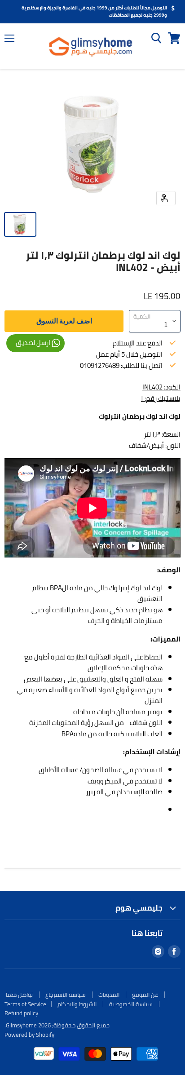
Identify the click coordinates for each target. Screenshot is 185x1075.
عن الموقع (145, 994)
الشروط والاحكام (77, 1004)
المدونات (109, 994)
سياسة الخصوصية (131, 1004)
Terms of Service (25, 1004)
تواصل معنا (19, 994)
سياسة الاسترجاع (65, 994)
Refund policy (21, 1013)
